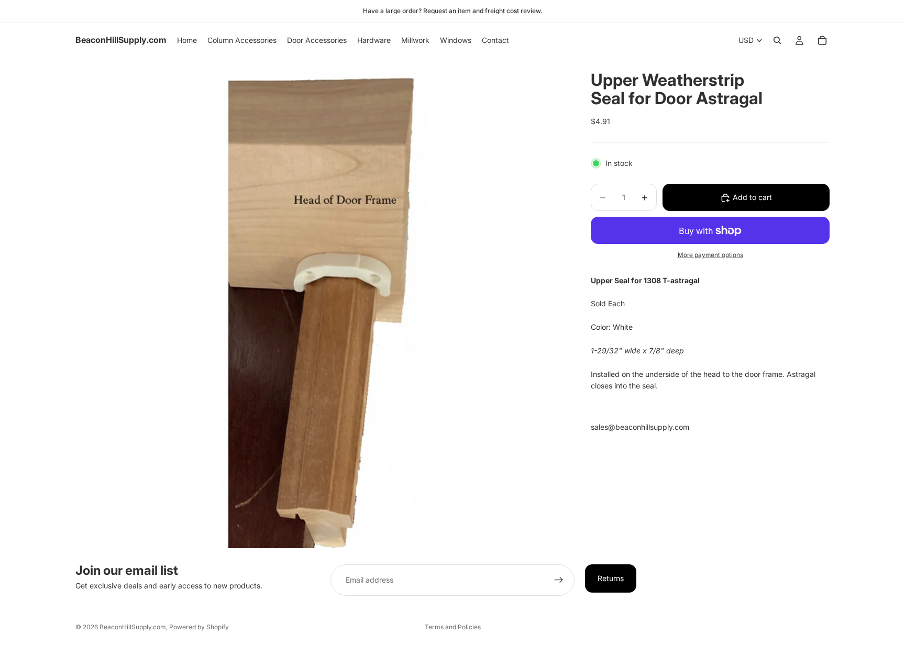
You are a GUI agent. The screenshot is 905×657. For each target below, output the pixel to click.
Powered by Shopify (199, 627)
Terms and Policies (453, 627)
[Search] (777, 40)
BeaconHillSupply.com (133, 627)
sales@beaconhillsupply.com (640, 426)
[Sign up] (559, 580)
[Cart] (822, 40)
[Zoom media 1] (320, 303)
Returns (611, 578)
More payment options (710, 255)
